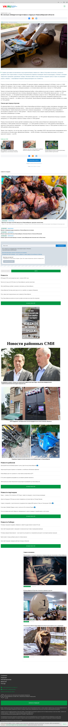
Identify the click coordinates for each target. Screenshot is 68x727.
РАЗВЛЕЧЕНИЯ (11, 220)
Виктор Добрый (13, 22)
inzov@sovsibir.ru (30, 712)
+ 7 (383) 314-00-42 (11, 712)
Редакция (4, 677)
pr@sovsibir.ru (19, 714)
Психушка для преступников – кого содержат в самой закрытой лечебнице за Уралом (22, 254)
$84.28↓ (12, 2)
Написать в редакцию (34, 702)
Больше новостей (30, 303)
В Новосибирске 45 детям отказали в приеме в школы (38, 590)
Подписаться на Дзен (8, 261)
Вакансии (4, 681)
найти (35, 270)
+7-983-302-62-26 (29, 714)
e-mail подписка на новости (9, 687)
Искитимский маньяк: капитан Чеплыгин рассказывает (14, 252)
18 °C (9, 2)
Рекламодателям (6, 679)
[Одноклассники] (33, 18)
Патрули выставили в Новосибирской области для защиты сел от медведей (43, 625)
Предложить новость (34, 160)
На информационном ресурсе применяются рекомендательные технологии (15, 716)
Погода (3, 683)
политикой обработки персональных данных (16, 724)
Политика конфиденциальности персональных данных (11, 720)
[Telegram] (36, 18)
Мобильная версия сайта (8, 691)
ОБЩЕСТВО (26, 621)
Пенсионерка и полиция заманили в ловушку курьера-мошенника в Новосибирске (45, 555)
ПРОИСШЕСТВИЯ (27, 586)
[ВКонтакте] (29, 18)
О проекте (4, 675)
